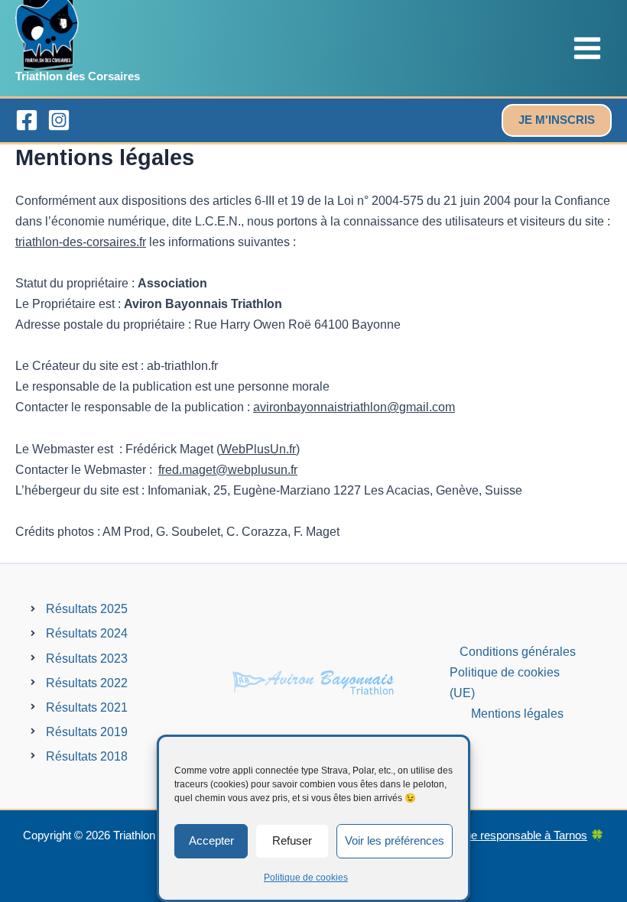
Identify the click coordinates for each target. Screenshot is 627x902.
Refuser (292, 840)
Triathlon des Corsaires (77, 76)
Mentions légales (517, 713)
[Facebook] (26, 120)
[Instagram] (58, 120)
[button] (557, 120)
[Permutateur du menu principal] (587, 48)
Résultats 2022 (87, 682)
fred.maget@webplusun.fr (227, 469)
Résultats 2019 (87, 731)
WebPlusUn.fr (258, 449)
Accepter (211, 840)
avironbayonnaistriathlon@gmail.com (354, 407)
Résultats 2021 (87, 707)
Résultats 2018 (87, 756)
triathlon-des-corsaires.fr (80, 241)
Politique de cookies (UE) (505, 682)
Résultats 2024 (87, 633)
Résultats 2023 (87, 658)
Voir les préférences (394, 840)
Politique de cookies (306, 877)
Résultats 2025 (87, 608)
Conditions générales (518, 651)
